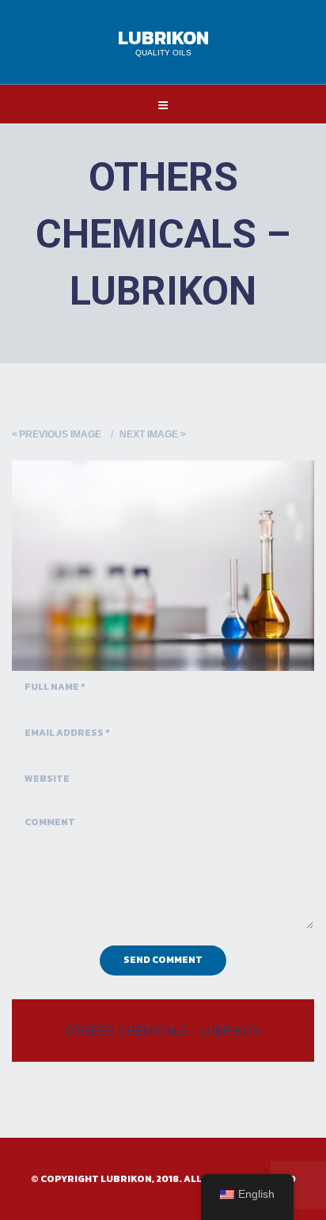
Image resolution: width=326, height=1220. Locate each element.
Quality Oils (163, 52)
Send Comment (163, 960)
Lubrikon (163, 37)
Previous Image (60, 434)
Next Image (148, 434)
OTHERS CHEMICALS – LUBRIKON (163, 1030)
